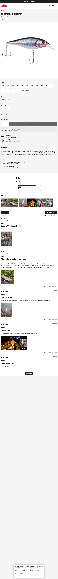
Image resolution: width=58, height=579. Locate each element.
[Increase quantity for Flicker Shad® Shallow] (7, 124)
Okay (29, 576)
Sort (45, 215)
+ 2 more (23, 348)
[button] (5, 19)
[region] (27, 203)
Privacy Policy (39, 571)
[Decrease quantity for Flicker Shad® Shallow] (2, 124)
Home (2, 10)
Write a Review (52, 213)
